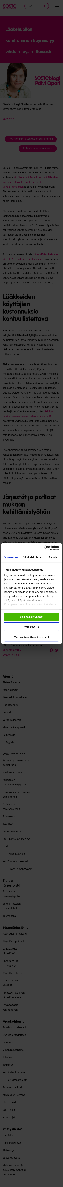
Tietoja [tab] (53, 557)
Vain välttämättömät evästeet (31, 637)
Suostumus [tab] (11, 557)
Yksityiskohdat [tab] (32, 557)
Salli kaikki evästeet (31, 616)
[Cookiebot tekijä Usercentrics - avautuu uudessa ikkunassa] (44, 547)
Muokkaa (29, 626)
